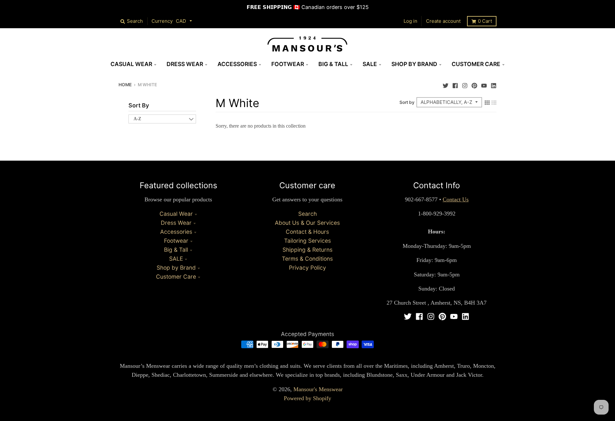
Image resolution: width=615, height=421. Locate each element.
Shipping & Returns (307, 249)
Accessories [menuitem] (237, 64)
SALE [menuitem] (370, 64)
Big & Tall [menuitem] (333, 64)
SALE (176, 258)
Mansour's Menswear (318, 389)
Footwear (176, 240)
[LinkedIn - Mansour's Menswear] (493, 84)
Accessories (176, 231)
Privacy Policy (307, 267)
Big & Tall (176, 249)
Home (125, 84)
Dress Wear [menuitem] (185, 64)
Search (307, 213)
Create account (443, 21)
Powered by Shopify (307, 398)
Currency (162, 21)
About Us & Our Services (307, 222)
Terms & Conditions (307, 258)
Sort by (406, 102)
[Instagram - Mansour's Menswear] (465, 84)
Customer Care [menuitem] (476, 64)
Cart (485, 21)
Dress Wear (176, 222)
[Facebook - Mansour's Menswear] (455, 84)
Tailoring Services (307, 240)
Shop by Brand (176, 267)
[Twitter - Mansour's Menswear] (445, 84)
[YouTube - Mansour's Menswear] (484, 84)
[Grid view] (487, 102)
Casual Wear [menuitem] (131, 64)
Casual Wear (176, 213)
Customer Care (176, 276)
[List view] (493, 102)
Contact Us (456, 199)
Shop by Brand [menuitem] (414, 64)
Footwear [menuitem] (287, 64)
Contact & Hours (307, 231)
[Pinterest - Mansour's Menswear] (474, 84)
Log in (410, 21)
